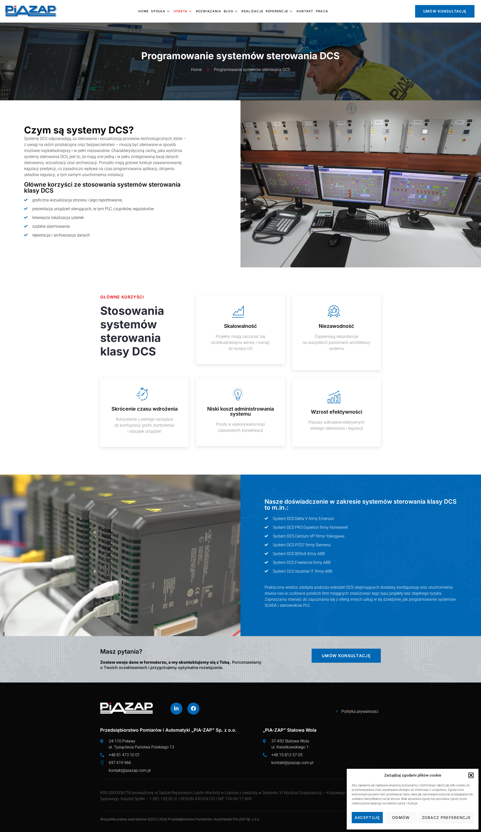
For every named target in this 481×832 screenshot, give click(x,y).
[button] (470, 775)
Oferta (180, 11)
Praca (322, 11)
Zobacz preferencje (446, 817)
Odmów (401, 817)
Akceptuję (367, 817)
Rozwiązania (208, 11)
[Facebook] (193, 709)
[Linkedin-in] (176, 709)
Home (143, 11)
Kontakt (305, 11)
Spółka (158, 11)
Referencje (277, 11)
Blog (228, 11)
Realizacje (252, 11)
